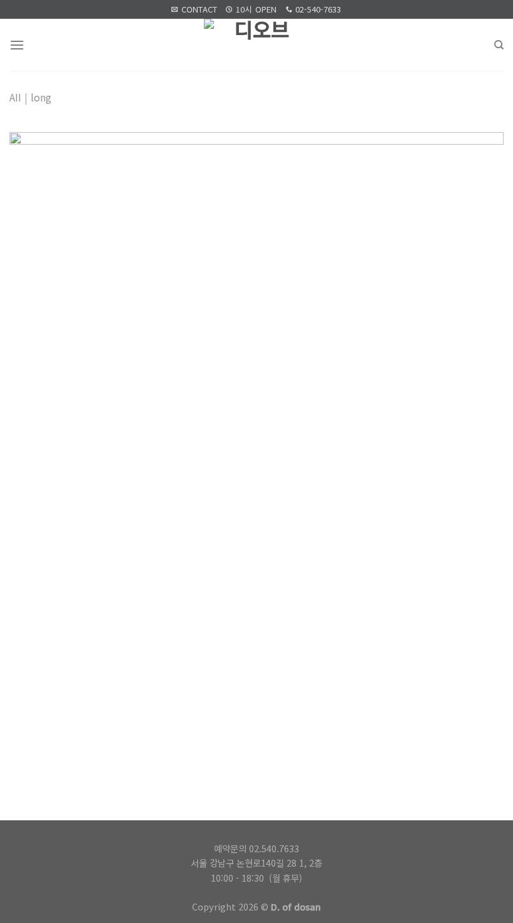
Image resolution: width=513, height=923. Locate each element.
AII (15, 97)
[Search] (499, 45)
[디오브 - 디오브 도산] (257, 45)
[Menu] (16, 44)
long (41, 97)
